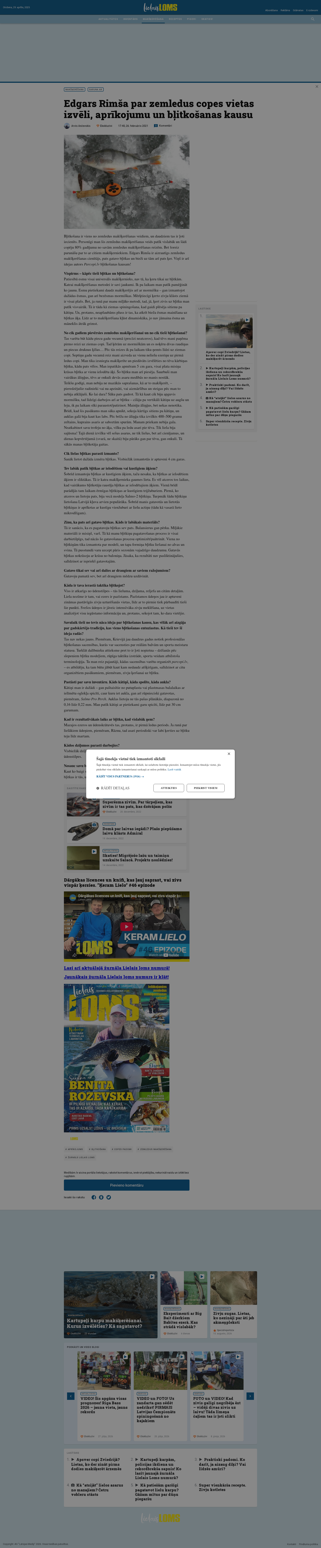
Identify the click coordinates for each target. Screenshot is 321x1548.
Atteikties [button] (169, 788)
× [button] (228, 753)
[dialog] (160, 773)
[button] (160, 776)
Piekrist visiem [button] (205, 788)
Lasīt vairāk (174, 769)
